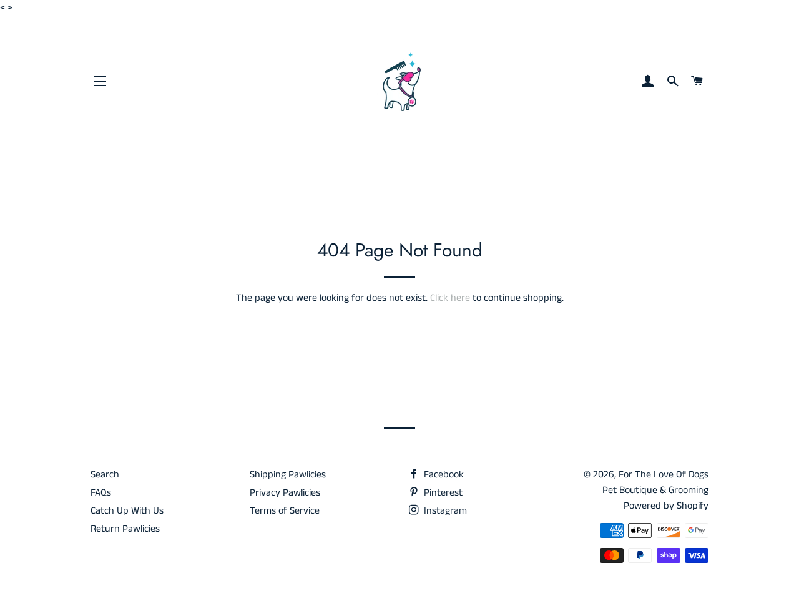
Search (105, 474)
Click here (450, 298)
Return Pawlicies (125, 529)
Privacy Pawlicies (285, 493)
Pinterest (442, 493)
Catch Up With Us (127, 511)
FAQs (101, 493)
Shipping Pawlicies (288, 474)
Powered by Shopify (666, 506)
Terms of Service (285, 511)
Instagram (444, 511)
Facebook (442, 474)
